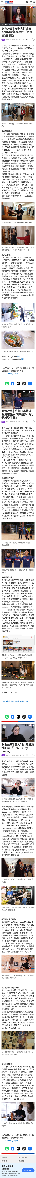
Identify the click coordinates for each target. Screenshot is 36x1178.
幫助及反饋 (21, 1161)
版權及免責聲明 (22, 1157)
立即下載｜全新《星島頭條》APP (15, 702)
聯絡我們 (4, 1157)
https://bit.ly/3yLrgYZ (10, 374)
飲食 (3, 39)
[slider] (15, 24)
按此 (19, 357)
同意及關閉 (27, 1170)
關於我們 (4, 1161)
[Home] (9, 2)
